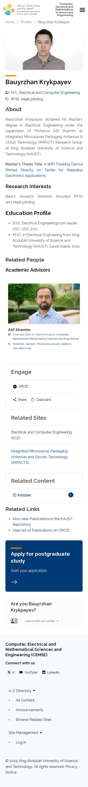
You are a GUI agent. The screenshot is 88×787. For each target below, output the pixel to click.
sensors (30, 343)
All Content (25, 700)
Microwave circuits (48, 343)
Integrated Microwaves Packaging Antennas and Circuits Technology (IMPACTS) (39, 457)
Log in (21, 742)
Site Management (23, 733)
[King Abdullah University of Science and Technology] (22, 9)
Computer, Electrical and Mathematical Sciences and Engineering (64, 10)
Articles (23, 495)
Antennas (18, 343)
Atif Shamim (19, 330)
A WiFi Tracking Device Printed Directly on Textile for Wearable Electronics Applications (44, 170)
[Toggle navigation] (82, 10)
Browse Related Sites (33, 719)
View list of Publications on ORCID (41, 530)
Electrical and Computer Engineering (49, 92)
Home (9, 22)
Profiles (26, 22)
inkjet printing (32, 99)
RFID (15, 99)
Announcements (29, 710)
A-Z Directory (20, 691)
